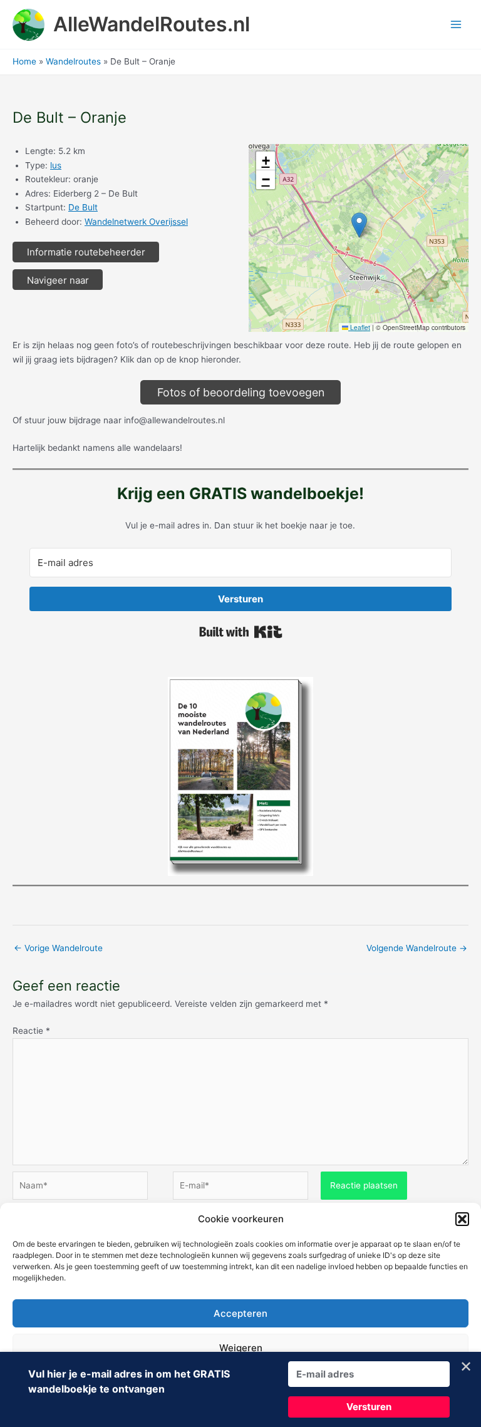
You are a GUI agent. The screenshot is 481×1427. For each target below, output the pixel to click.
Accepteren (240, 1313)
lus (55, 165)
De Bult (83, 207)
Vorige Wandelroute (58, 948)
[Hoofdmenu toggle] (456, 25)
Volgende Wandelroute (416, 948)
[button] (462, 1219)
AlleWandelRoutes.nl (151, 24)
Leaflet (359, 327)
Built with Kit (240, 632)
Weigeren (240, 1348)
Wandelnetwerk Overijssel (136, 222)
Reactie (31, 1031)
